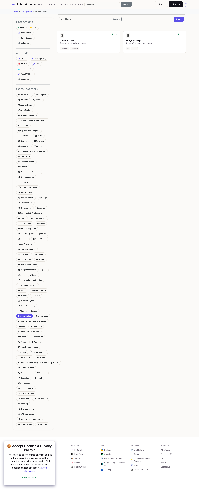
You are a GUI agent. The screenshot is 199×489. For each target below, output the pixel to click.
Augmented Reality (28, 115)
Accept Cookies (29, 477)
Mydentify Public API (113, 458)
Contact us (70, 4)
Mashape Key (40, 58)
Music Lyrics (25, 316)
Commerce (25, 156)
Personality (37, 337)
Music (37, 296)
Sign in (161, 4)
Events (42, 223)
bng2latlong (139, 450)
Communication (27, 162)
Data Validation (26, 198)
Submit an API (166, 454)
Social (39, 378)
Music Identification (28, 311)
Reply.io (107, 450)
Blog (61, 4)
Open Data (37, 326)
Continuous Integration (30, 172)
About (80, 4)
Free (22, 28)
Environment (25, 223)
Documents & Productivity (31, 213)
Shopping (24, 378)
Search (126, 4)
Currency (23, 182)
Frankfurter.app (81, 467)
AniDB (77, 458)
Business (24, 141)
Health (41, 259)
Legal (34, 275)
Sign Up (176, 4)
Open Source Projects (29, 332)
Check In (40, 146)
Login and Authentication (31, 280)
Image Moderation (28, 270)
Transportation (27, 409)
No (128, 49)
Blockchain (24, 136)
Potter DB (78, 450)
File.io (136, 465)
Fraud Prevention (25, 244)
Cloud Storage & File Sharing (32, 151)
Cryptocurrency (27, 177)
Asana (136, 454)
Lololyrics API (67, 40)
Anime (38, 100)
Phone (23, 342)
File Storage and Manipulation (33, 234)
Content (23, 167)
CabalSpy (108, 454)
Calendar (40, 141)
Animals (24, 100)
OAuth (23, 58)
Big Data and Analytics (29, 131)
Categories (51, 4)
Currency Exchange (28, 187)
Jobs (22, 275)
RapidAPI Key (26, 74)
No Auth (24, 64)
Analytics (42, 95)
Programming (39, 352)
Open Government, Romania (142, 459)
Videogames (26, 424)
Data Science (26, 192)
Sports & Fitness (27, 393)
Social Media (26, 383)
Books (39, 136)
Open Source (26, 38)
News (22, 326)
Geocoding (25, 254)
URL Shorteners (27, 414)
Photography (39, 342)
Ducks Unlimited (141, 470)
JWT (37, 64)
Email (22, 218)
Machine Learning (28, 285)
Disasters (41, 208)
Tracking (24, 404)
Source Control (26, 388)
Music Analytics (27, 301)
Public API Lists (24, 357)
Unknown (25, 43)
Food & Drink (40, 239)
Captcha (24, 146)
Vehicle (23, 419)
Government (25, 259)
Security (42, 373)
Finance (23, 239)
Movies (23, 296)
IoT (44, 270)
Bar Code (24, 125)
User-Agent (26, 69)
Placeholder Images (29, 347)
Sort (177, 19)
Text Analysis (42, 399)
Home (33, 4)
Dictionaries (25, 208)
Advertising (25, 95)
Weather (43, 424)
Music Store (42, 316)
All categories (166, 450)
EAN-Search (79, 454)
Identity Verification (28, 265)
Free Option (26, 33)
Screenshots (26, 373)
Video (37, 419)
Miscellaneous (39, 290)
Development (26, 203)
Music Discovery (27, 306)
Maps (22, 290)
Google (40, 254)
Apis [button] (40, 4)
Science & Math (27, 368)
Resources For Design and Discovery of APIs (39, 363)
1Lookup (107, 470)
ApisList (19, 4)
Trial (34, 28)
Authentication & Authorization (33, 120)
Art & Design (25, 110)
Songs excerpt (133, 40)
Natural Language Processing (33, 321)
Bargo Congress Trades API (114, 464)
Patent (23, 337)
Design (44, 198)
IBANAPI (77, 463)
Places (22, 352)
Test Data (24, 399)
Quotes (42, 357)
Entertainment (39, 218)
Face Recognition (28, 229)
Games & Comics (27, 249)
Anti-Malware (26, 105)
